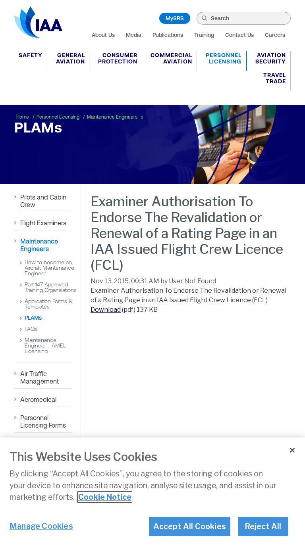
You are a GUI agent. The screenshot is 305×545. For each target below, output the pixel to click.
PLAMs (33, 317)
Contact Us (239, 35)
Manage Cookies (41, 526)
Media (133, 35)
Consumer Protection (117, 58)
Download (106, 309)
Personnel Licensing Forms (43, 421)
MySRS (175, 18)
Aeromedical (38, 399)
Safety (30, 55)
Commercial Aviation (171, 58)
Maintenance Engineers (113, 117)
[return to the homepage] (38, 22)
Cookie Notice (104, 497)
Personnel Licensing (223, 58)
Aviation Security (270, 58)
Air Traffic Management (39, 377)
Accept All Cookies (189, 526)
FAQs (31, 329)
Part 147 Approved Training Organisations (51, 287)
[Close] (292, 450)
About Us (103, 35)
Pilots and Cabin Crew (43, 201)
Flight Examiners (43, 222)
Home (23, 117)
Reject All (263, 526)
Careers (275, 35)
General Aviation (70, 58)
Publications (167, 35)
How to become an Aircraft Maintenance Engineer (49, 267)
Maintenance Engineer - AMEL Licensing (45, 345)
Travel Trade (274, 78)
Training (204, 35)
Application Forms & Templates (49, 303)
